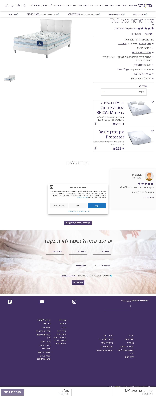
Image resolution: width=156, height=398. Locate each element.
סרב (78, 205)
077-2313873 (33, 14)
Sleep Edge (123, 69)
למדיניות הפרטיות (69, 275)
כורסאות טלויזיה (127, 346)
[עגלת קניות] (6, 5)
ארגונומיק (138, 64)
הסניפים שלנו (139, 14)
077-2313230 (73, 14)
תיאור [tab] (148, 34)
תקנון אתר (45, 327)
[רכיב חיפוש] (24, 5)
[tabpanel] (123, 58)
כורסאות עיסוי (107, 342)
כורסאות (130, 342)
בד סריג (147, 73)
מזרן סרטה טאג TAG (132, 20)
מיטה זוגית (129, 357)
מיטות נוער (108, 335)
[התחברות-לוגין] (18, 5)
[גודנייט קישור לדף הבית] (145, 5)
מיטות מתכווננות (105, 339)
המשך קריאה (149, 197)
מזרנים (131, 335)
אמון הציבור (45, 341)
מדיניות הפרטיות (84, 211)
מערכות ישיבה (107, 346)
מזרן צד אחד (145, 43)
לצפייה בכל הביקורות (78, 223)
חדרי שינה (130, 339)
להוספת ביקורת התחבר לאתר (126, 28)
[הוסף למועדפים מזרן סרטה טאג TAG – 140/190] (153, 25)
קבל (96, 205)
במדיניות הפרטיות (82, 198)
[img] (140, 86)
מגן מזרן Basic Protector (111, 134)
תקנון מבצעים (44, 352)
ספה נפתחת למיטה (104, 350)
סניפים (63, 323)
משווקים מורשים (115, 14)
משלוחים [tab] (136, 34)
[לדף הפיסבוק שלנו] (10, 302)
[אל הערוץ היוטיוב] (42, 302)
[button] (51, 187)
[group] (123, 28)
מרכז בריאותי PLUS (141, 52)
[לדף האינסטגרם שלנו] (74, 302)
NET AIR (138, 73)
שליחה (79, 282)
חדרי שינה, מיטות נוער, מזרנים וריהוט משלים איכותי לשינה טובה (60, 337)
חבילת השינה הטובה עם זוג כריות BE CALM (110, 107)
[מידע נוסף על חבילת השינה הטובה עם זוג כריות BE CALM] (95, 124)
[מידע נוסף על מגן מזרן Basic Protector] (95, 148)
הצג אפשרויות (59, 205)
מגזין (64, 327)
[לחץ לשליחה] (130, 306)
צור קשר (12, 14)
